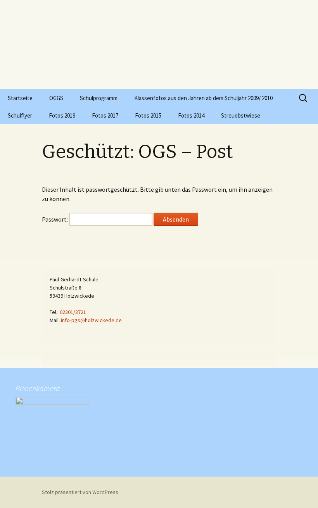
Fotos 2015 (148, 115)
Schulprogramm (99, 98)
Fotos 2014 (191, 115)
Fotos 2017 (105, 115)
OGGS (56, 98)
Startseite (20, 98)
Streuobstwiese (240, 115)
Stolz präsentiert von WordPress (80, 492)
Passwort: (55, 219)
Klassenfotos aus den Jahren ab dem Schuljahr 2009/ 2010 (203, 98)
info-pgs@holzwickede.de (91, 320)
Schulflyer (20, 115)
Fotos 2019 (62, 115)
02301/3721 (73, 312)
